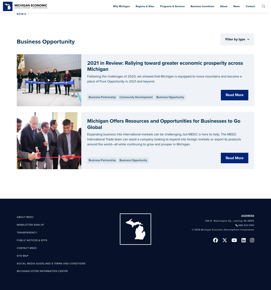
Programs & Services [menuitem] (172, 6)
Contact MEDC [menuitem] (27, 248)
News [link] (21, 14)
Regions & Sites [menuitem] (145, 6)
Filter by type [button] (235, 39)
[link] (25, 6)
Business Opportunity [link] (170, 97)
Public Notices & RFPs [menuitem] (32, 240)
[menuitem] (263, 6)
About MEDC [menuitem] (25, 217)
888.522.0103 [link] (246, 225)
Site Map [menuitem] (23, 255)
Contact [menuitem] (250, 6)
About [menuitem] (223, 6)
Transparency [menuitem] (27, 232)
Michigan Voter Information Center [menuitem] (42, 271)
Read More (235, 95)
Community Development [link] (136, 97)
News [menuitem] (236, 6)
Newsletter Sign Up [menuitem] (30, 224)
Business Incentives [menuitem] (202, 6)
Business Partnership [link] (102, 97)
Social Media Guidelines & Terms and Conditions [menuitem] (51, 263)
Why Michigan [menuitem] (121, 6)
